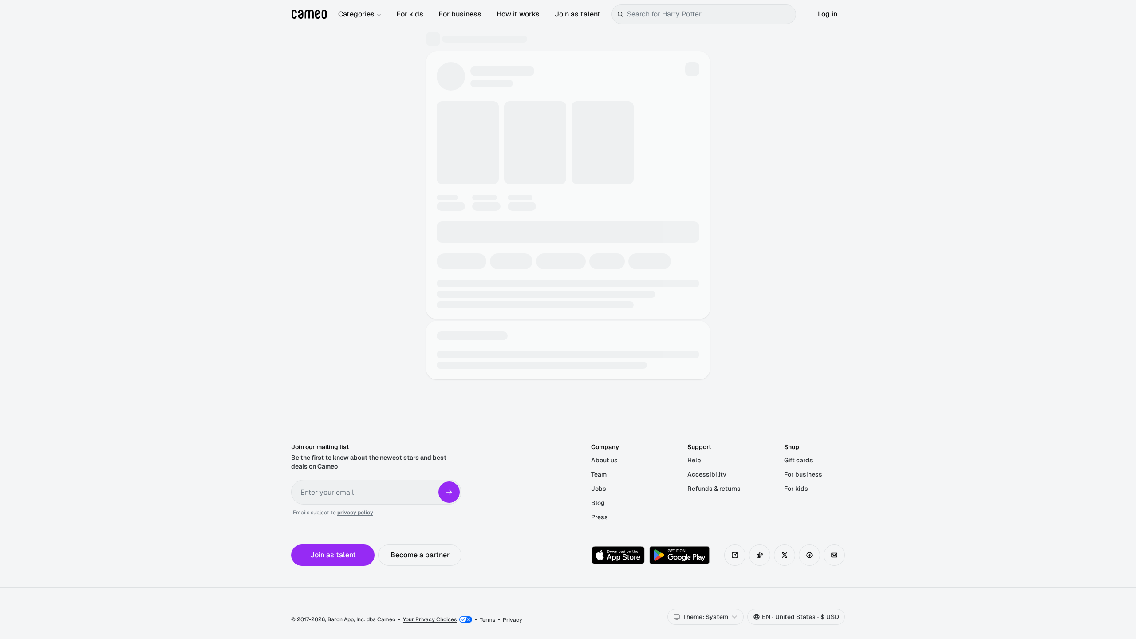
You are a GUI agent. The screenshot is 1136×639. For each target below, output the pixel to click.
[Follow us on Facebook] (809, 555)
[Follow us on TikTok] (759, 555)
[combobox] (709, 14)
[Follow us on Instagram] (735, 555)
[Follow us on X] (784, 555)
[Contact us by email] (834, 555)
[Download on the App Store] (618, 555)
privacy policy (355, 512)
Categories (356, 14)
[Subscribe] (449, 492)
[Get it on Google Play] (679, 555)
